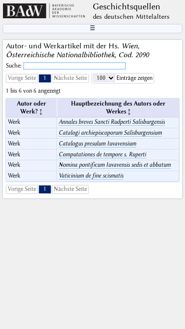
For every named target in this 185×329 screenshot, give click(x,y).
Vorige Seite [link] (22, 78)
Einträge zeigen (133, 78)
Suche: (14, 66)
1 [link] (44, 78)
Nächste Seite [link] (70, 78)
